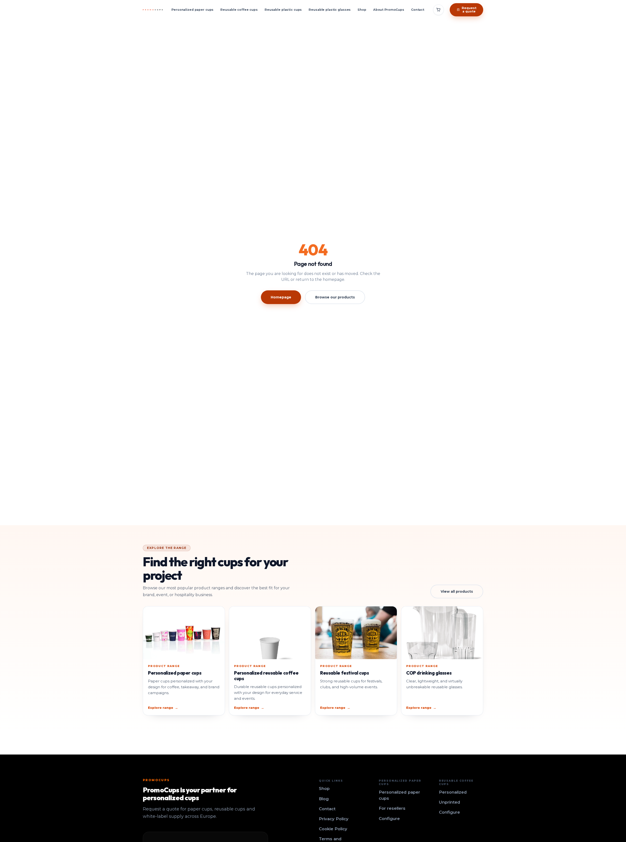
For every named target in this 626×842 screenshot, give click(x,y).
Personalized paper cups (192, 9)
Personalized (453, 792)
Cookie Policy (333, 828)
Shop (362, 9)
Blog (324, 798)
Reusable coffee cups (239, 9)
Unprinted (449, 802)
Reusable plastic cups (283, 9)
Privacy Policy (333, 818)
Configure (389, 818)
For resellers (392, 808)
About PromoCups (388, 9)
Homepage (281, 297)
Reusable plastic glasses (330, 9)
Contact (417, 9)
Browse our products (335, 297)
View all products (457, 591)
